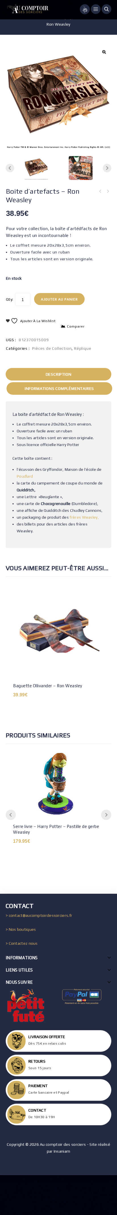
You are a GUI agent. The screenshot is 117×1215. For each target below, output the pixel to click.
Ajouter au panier (59, 299)
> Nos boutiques (21, 929)
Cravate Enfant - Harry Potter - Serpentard (100, 191)
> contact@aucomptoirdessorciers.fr (39, 915)
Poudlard (25, 476)
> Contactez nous (22, 943)
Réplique (82, 348)
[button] (104, 52)
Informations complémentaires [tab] (59, 388)
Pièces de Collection (52, 348)
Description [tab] (59, 374)
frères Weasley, (84, 517)
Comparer (76, 326)
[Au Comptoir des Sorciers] (27, 9)
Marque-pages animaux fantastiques (108, 191)
